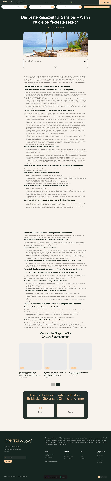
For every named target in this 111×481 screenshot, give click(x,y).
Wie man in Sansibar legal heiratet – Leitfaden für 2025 (79, 373)
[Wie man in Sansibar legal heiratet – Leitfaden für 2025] (80, 356)
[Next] (58, 384)
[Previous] (53, 384)
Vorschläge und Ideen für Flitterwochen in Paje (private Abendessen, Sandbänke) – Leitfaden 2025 (55, 373)
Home (41, 2)
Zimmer (46, 2)
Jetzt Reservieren (105, 2)
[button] (85, 61)
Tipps (22, 367)
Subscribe (8, 461)
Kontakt (65, 2)
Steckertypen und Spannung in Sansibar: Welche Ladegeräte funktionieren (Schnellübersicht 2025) (29, 373)
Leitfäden (61, 27)
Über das (59, 2)
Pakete (53, 2)
